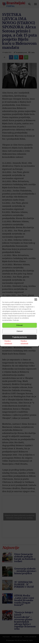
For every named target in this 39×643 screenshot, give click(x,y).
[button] (36, 299)
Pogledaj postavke (19, 337)
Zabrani (20, 331)
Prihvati (19, 325)
